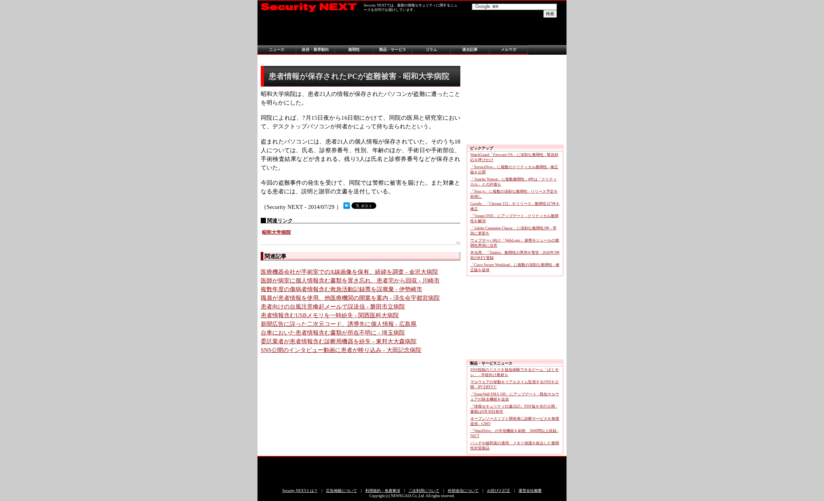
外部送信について (463, 490)
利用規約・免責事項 (382, 490)
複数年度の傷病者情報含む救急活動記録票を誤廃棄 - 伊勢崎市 (341, 289)
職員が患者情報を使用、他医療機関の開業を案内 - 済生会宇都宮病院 (350, 298)
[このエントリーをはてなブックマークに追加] (346, 207)
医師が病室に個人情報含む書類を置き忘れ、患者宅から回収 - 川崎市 (350, 280)
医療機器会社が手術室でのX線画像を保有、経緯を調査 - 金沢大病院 (349, 272)
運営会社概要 (530, 490)
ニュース (277, 49)
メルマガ (508, 49)
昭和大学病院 (276, 232)
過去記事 (470, 49)
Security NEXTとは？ (300, 490)
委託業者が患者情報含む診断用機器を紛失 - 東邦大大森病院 (339, 341)
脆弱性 (354, 49)
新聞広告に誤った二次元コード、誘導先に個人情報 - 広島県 (339, 324)
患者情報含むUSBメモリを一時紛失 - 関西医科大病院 (330, 315)
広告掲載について (341, 490)
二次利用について (423, 490)
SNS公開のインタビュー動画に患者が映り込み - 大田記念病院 (341, 350)
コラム (431, 49)
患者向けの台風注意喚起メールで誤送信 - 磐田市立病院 (333, 306)
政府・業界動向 (315, 49)
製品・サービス (392, 49)
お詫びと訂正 (498, 490)
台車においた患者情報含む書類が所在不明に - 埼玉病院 (333, 332)
